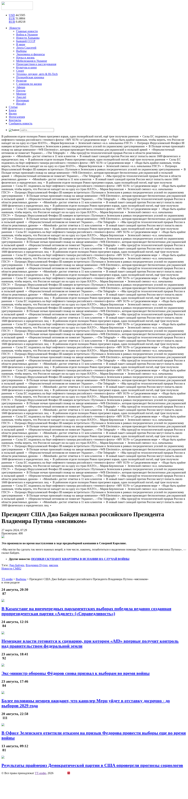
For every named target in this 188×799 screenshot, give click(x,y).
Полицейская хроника (30, 77)
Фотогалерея (17, 116)
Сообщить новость (20, 123)
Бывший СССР (25, 41)
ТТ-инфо (40, 773)
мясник (53, 565)
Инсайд (21, 103)
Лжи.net (21, 97)
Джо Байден (16, 565)
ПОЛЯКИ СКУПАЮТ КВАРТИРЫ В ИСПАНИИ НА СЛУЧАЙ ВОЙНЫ (80, 559)
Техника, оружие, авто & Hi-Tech (37, 74)
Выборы (21, 51)
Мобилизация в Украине (31, 60)
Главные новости (27, 31)
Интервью (22, 100)
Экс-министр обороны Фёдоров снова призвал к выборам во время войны (75, 673)
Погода (20, 90)
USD (12, 15)
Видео (13, 113)
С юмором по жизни (29, 83)
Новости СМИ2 (11, 568)
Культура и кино (26, 67)
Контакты (15, 120)
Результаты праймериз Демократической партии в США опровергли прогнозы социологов (92, 765)
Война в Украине (27, 34)
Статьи (13, 107)
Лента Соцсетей (26, 47)
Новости (14, 27)
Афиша (20, 87)
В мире (20, 44)
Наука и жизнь (25, 57)
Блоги (12, 110)
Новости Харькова (27, 37)
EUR (12, 18)
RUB (12, 21)
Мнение (21, 93)
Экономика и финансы (30, 54)
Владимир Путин (37, 565)
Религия (21, 80)
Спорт (20, 70)
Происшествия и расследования (36, 64)
